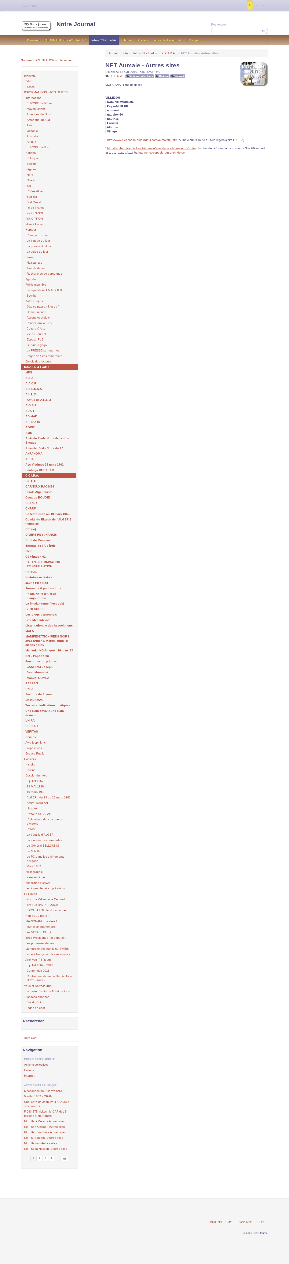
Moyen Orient (36, 108)
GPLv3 (261, 1221)
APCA (29, 459)
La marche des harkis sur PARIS (47, 948)
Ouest (31, 180)
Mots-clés (29, 1037)
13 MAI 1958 (35, 786)
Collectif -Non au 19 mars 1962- (47, 514)
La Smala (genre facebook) (44, 603)
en (264, 5)
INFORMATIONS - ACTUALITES (65, 40)
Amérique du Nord (39, 114)
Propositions (33, 748)
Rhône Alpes (35, 191)
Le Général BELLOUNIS (43, 845)
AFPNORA (32, 422)
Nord (30, 174)
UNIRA (30, 720)
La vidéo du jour (37, 251)
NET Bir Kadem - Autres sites (43, 1137)
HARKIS (31, 571)
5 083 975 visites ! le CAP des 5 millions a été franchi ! (45, 1113)
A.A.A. (29, 378)
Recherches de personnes (44, 273)
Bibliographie (34, 871)
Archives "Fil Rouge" (39, 959)
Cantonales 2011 (38, 970)
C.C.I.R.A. (169, 53)
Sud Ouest (34, 202)
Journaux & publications (43, 588)
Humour (30, 229)
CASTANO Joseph (40, 667)
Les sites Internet (38, 620)
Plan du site (215, 1221)
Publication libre (36, 284)
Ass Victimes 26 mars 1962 (44, 464)
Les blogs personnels (41, 614)
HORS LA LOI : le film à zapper (46, 910)
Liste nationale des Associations (49, 625)
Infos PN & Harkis (104, 40)
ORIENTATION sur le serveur (47, 60)
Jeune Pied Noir (36, 582)
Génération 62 (35, 556)
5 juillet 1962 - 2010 (40, 965)
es (256, 5)
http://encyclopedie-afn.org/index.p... (162, 152)
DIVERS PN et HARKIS (41, 534)
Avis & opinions (35, 742)
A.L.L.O (30, 394)
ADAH (29, 411)
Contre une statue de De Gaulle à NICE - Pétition (49, 978)
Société (32, 163)
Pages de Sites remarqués (44, 356)
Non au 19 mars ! (37, 915)
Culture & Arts (36, 328)
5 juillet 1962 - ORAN (38, 1096)
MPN (28, 372)
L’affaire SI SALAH (39, 814)
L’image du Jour (37, 235)
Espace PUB (35, 339)
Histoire (164, 76)
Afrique (31, 141)
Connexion (29, 5)
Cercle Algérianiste (38, 492)
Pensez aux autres (39, 323)
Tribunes (126, 40)
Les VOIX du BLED (38, 932)
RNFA (29, 689)
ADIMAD (31, 416)
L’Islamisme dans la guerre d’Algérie (45, 821)
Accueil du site (118, 53)
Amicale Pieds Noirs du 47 (44, 448)
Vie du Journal (36, 334)
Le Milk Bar (34, 851)
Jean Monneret (37, 672)
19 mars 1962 (36, 792)
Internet (179, 76)
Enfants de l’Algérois (40, 545)
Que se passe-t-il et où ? (43, 306)
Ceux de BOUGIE (37, 497)
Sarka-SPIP (245, 1221)
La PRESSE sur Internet (43, 350)
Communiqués (36, 312)
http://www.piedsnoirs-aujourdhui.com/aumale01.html (142, 140)
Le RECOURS (34, 609)
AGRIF (30, 427)
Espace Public (34, 753)
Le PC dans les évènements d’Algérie (45, 858)
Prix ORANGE (34, 213)
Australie (32, 136)
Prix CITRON (34, 218)
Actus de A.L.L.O (39, 400)
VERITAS (31, 731)
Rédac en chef (35, 1007)
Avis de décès (36, 268)
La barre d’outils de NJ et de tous (47, 991)
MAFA (29, 631)
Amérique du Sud (38, 119)
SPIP (230, 1221)
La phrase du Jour (39, 246)
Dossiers (142, 40)
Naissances (34, 262)
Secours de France (38, 694)
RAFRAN (31, 683)
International (33, 97)
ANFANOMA (34, 453)
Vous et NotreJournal (167, 40)
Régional (31, 169)
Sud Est (32, 196)
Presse (30, 87)
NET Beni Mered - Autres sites (44, 1121)
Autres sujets (34, 301)
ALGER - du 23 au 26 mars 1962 (49, 797)
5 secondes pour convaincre (43, 1090)
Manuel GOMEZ (38, 678)
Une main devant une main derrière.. (44, 713)
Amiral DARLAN (37, 803)
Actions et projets (38, 317)
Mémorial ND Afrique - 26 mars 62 (49, 650)
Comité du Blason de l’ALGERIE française (48, 521)
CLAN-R (31, 503)
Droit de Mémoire (37, 540)
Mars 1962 (34, 866)
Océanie (32, 130)
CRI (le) (30, 529)
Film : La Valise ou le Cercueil (45, 899)
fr (250, 5)
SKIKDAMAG (34, 699)
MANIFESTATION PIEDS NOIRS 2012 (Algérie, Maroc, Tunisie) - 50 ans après (47, 641)
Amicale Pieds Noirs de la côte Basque (47, 440)
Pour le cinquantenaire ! (41, 926)
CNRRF (30, 508)
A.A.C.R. (31, 383)
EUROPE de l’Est (38, 147)
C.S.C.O (30, 481)
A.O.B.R (31, 405)
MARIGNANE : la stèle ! (41, 921)
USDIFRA (32, 726)
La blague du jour (38, 240)
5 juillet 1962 (35, 781)
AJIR (28, 432)
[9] (64, 1158)
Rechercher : (219, 24)
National (30, 152)
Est (29, 185)
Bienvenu (33, 40)
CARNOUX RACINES (39, 486)
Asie (29, 125)
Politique (32, 158)
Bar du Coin (35, 1002)
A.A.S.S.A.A (33, 389)
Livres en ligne (35, 877)
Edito (28, 81)
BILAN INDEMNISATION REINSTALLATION (43, 564)
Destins (30, 770)
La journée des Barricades (44, 840)
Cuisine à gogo (37, 345)
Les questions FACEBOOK (44, 290)
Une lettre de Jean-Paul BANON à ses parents (47, 1104)
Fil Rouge (191, 40)
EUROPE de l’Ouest (40, 103)
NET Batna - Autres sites (40, 1143)
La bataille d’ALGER (40, 834)
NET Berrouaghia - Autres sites (45, 1132)
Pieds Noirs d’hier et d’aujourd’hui (41, 596)
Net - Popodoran (37, 656)
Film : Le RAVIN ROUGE (41, 904)
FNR (28, 551)
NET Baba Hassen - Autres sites (45, 1148)
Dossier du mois (36, 775)
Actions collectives (141, 76)
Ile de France (35, 207)
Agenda (30, 279)
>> (263, 31)
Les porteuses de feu (39, 943)
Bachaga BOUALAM (39, 470)
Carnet (29, 257)
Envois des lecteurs (38, 361)
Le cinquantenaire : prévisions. (45, 888)
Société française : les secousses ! (48, 954)
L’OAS (31, 829)
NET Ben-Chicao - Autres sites (44, 1126)
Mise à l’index (34, 224)
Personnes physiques (41, 661)
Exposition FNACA (37, 882)
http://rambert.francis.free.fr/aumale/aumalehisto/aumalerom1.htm (151, 148)
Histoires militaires (38, 577)
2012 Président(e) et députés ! (45, 937)
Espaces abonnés (37, 996)
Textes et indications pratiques (47, 705)
